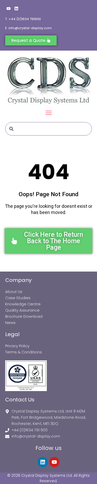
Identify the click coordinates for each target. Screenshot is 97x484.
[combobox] (48, 129)
